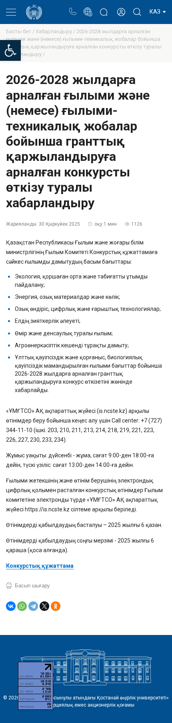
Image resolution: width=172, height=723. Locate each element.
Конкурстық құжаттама (40, 566)
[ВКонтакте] (11, 606)
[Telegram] (33, 606)
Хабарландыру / (56, 31)
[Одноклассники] (55, 606)
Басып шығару (32, 586)
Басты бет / (21, 31)
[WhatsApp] (22, 606)
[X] (44, 606)
